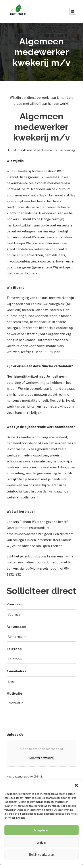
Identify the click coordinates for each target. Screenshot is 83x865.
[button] (76, 785)
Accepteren (41, 830)
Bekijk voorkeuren (41, 854)
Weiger (41, 842)
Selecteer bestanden (41, 758)
